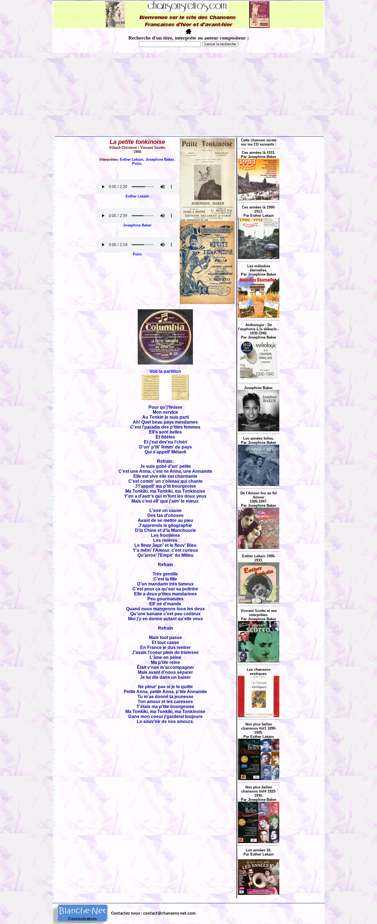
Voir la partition (165, 371)
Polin (136, 164)
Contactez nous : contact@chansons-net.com (153, 913)
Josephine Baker (159, 159)
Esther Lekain (131, 159)
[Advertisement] (188, 94)
